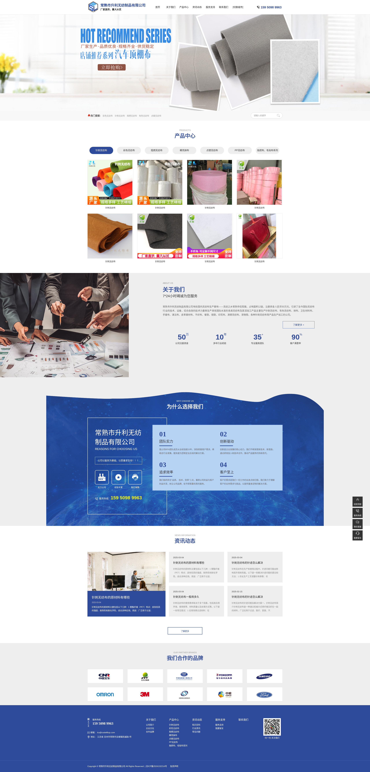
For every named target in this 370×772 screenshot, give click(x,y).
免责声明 (174, 766)
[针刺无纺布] (110, 182)
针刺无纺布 (120, 116)
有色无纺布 (144, 116)
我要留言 (219, 728)
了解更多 (185, 631)
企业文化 (150, 728)
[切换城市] (238, 7)
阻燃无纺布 (132, 116)
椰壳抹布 (184, 150)
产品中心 (184, 7)
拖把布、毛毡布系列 (267, 150)
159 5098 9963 (271, 7)
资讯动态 (197, 7)
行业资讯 (196, 728)
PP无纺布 (240, 150)
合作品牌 (150, 732)
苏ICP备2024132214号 (156, 766)
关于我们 (170, 7)
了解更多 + (298, 325)
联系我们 (223, 7)
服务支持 (210, 7)
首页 (157, 7)
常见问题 (196, 732)
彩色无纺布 (108, 116)
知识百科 (196, 725)
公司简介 (150, 725)
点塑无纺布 (156, 116)
